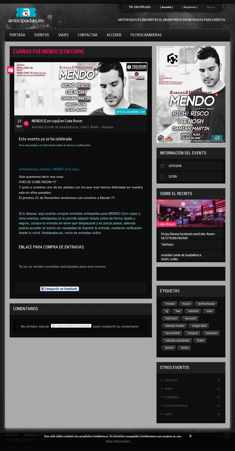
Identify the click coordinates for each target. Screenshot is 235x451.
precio (169, 348)
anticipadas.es (28, 169)
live (178, 311)
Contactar (88, 35)
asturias (193, 311)
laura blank (173, 333)
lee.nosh (190, 318)
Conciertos (192, 380)
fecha (184, 348)
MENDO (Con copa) (66, 169)
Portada (17, 35)
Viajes (63, 35)
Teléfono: (167, 245)
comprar (193, 333)
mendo (170, 304)
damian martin (175, 326)
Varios (192, 414)
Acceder (114, 35)
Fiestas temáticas (192, 405)
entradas (211, 333)
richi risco (171, 318)
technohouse (207, 304)
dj (167, 311)
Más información (118, 441)
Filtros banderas (146, 35)
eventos (45, 169)
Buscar (211, 7)
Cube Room (166, 224)
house (186, 304)
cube (210, 311)
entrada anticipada (177, 340)
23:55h (172, 176)
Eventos (41, 35)
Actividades (192, 397)
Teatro (192, 388)
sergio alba (199, 326)
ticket (200, 340)
